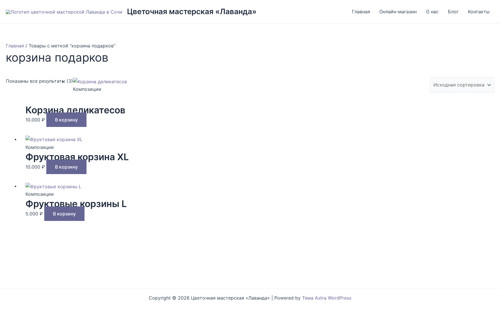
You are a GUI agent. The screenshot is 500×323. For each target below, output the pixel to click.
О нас (432, 11)
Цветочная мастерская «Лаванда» (192, 11)
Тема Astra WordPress (326, 298)
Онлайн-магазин (398, 11)
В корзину (66, 120)
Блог (453, 11)
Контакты (479, 11)
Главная (361, 11)
